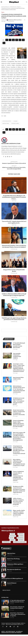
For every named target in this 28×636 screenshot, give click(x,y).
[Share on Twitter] (13, 40)
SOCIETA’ (21, 540)
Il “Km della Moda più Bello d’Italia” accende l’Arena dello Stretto (19, 345)
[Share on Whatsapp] (23, 40)
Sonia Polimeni (11, 583)
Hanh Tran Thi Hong (13, 558)
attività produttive (6, 121)
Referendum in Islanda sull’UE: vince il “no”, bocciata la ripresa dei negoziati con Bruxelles (19, 389)
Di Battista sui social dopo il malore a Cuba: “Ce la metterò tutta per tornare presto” (18, 401)
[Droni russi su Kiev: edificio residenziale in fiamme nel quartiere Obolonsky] (7, 412)
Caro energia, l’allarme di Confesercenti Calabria (17, 356)
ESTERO (21, 536)
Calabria (15, 121)
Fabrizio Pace (11, 553)
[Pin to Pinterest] (16, 40)
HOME (12, 534)
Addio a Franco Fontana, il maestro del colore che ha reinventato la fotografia (18, 501)
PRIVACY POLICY (6, 590)
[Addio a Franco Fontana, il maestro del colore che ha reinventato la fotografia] (7, 500)
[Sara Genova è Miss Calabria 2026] (7, 379)
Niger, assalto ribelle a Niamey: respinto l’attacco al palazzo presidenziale (19, 513)
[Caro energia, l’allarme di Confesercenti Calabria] (7, 355)
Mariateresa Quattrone (14, 569)
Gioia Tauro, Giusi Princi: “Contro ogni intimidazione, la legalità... (17, 614)
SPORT (11, 538)
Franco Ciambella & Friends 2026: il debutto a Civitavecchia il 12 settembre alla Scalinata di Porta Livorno (18, 476)
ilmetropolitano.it (5, 6)
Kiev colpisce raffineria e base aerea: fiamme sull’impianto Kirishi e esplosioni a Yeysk (19, 462)
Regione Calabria (15, 123)
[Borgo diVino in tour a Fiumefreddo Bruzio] (14, 259)
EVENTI (12, 540)
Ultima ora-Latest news (19, 542)
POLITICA (12, 536)
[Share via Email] (4, 43)
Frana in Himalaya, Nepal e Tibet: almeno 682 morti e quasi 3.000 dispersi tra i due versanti (18, 423)
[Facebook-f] (2, 626)
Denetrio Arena (5, 123)
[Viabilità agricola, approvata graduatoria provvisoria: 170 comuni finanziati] (14, 307)
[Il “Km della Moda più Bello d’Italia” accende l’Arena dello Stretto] (7, 345)
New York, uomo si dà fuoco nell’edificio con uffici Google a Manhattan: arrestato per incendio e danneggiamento (19, 436)
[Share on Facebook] (10, 40)
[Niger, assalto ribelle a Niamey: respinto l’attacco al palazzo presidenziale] (7, 512)
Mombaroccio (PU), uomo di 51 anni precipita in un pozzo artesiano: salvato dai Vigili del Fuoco (19, 489)
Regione (18, 6)
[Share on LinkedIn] (20, 40)
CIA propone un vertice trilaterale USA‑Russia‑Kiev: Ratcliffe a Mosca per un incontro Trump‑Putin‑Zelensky (19, 449)
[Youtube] (10, 626)
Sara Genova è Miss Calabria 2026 (18, 378)
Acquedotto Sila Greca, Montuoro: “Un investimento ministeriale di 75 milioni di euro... (14, 197)
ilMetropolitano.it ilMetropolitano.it (12, 578)
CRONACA (20, 534)
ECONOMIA (20, 538)
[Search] (26, 2)
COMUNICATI (13, 6)
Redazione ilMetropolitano (10, 143)
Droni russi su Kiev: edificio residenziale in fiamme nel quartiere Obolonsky (19, 412)
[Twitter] (6, 626)
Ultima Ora (4, 597)
